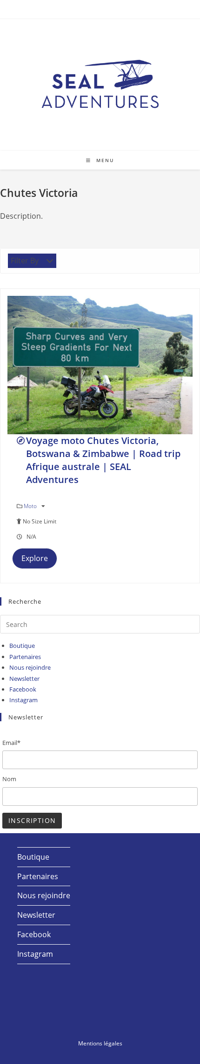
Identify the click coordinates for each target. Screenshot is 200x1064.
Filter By (25, 260)
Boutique (22, 645)
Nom (9, 779)
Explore (34, 558)
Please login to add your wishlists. (21, 440)
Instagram (23, 700)
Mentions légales (100, 1043)
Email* (11, 742)
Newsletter (24, 678)
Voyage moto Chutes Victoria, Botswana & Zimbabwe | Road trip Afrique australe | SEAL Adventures (103, 460)
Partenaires (25, 657)
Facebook (22, 689)
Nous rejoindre (30, 667)
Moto (31, 506)
